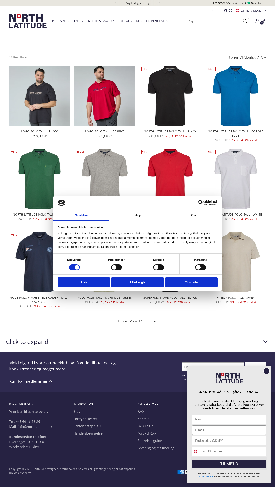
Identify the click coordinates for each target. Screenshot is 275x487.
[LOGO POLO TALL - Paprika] (104, 96)
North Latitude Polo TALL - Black (170, 131)
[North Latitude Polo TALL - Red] (170, 179)
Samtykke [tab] (81, 215)
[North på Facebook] (225, 10)
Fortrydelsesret (85, 418)
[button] (137, 341)
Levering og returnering (156, 448)
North (36, 469)
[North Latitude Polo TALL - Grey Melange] (104, 179)
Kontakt (143, 418)
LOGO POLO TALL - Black (39, 131)
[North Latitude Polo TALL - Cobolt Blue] (235, 96)
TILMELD (229, 464)
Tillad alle (191, 282)
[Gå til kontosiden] (256, 21)
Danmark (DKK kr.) (251, 10)
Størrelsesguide (150, 440)
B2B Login (145, 426)
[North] (28, 21)
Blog (76, 411)
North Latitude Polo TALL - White (235, 214)
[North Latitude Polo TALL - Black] (170, 96)
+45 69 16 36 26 (28, 421)
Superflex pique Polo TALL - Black (170, 297)
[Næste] (160, 3)
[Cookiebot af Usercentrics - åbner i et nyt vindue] (201, 203)
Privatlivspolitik (206, 476)
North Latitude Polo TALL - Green (39, 214)
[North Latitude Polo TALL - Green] (39, 179)
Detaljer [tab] (137, 215)
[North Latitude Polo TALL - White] (235, 179)
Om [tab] (193, 215)
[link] (229, 378)
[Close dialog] (266, 371)
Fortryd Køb (147, 433)
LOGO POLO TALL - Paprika (104, 131)
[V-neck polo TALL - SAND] (235, 262)
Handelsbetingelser (88, 433)
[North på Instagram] (230, 10)
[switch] (116, 267)
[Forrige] (115, 3)
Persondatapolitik (87, 426)
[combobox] (199, 451)
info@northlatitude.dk (35, 426)
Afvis (83, 282)
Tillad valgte (137, 282)
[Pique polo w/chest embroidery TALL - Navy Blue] (39, 262)
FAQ (141, 411)
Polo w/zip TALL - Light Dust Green (104, 297)
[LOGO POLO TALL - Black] (39, 96)
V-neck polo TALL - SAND (235, 297)
